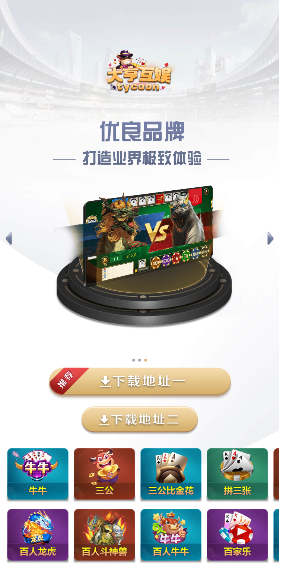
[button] (9, 239)
